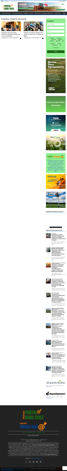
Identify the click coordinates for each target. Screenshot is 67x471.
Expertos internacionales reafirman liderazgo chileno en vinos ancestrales (10, 34)
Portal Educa (46, 468)
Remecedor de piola (58, 168)
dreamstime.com (49, 386)
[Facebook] (58, 1)
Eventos (31, 13)
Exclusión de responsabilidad (16, 468)
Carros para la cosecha (52, 160)
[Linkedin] (61, 1)
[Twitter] (63, 1)
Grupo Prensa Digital (6, 468)
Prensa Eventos (53, 468)
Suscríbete (26, 13)
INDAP (3, 30)
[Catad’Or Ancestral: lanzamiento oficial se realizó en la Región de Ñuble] (33, 26)
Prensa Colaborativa (35, 432)
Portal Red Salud (40, 468)
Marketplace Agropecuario (48, 13)
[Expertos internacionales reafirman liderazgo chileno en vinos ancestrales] (11, 26)
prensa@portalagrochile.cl (36, 458)
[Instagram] (60, 1)
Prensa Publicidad (26, 432)
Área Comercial (38, 13)
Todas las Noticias (6, 13)
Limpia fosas (50, 170)
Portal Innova (33, 468)
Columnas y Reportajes (17, 13)
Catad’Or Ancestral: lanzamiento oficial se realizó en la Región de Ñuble (33, 34)
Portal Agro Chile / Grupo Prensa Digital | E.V (10, 37)
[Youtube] (65, 1)
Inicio (2, 17)
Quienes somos (24, 1)
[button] (64, 13)
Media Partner (58, 13)
